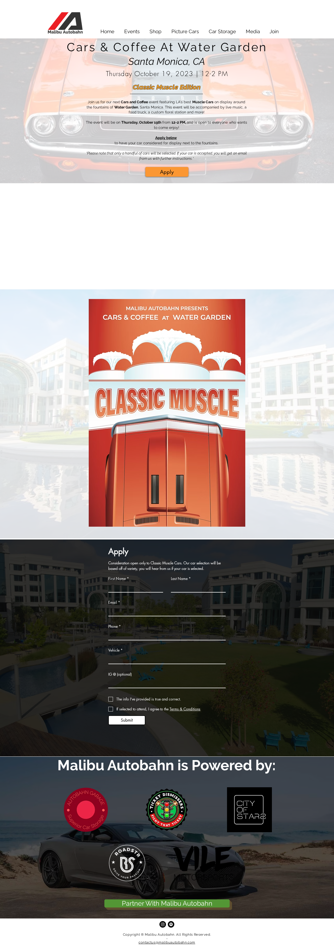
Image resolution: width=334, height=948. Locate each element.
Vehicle (114, 650)
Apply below (166, 138)
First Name (117, 579)
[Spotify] (171, 924)
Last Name (179, 579)
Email (112, 602)
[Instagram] (162, 924)
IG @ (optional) (120, 674)
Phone (113, 626)
